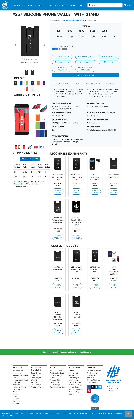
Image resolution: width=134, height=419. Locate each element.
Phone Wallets (91, 20)
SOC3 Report (92, 382)
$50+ (15, 406)
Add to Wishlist (62, 57)
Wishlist (34, 380)
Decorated (26, 159)
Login (127, 5)
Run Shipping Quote (57, 373)
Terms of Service (93, 380)
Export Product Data (57, 387)
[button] (15, 45)
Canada (64, 49)
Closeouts (16, 385)
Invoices (34, 375)
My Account (27, 5)
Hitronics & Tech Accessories (75, 20)
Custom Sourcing (74, 385)
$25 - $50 (16, 404)
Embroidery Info (74, 378)
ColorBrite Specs (74, 382)
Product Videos (55, 380)
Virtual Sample (109, 57)
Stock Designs (55, 385)
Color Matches (73, 380)
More (80, 5)
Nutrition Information (76, 389)
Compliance (17, 389)
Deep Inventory (69, 5)
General (47, 5)
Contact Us (91, 375)
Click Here (56, 142)
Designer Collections (20, 375)
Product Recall (92, 373)
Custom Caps (73, 387)
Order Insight (36, 378)
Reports (34, 382)
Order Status (36, 373)
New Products (18, 371)
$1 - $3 (15, 394)
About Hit (90, 378)
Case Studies (55, 382)
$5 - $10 (16, 399)
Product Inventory (19, 387)
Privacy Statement (94, 371)
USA (56, 49)
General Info (72, 375)
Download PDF (62, 62)
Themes (56, 5)
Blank (35, 159)
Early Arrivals (17, 373)
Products (15, 5)
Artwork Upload (56, 371)
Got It (128, 414)
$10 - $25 (16, 401)
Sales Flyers (17, 382)
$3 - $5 (15, 396)
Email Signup (36, 385)
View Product (58, 191)
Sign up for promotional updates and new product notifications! (67, 352)
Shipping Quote (19, 184)
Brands (38, 5)
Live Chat (109, 62)
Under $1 (16, 392)
